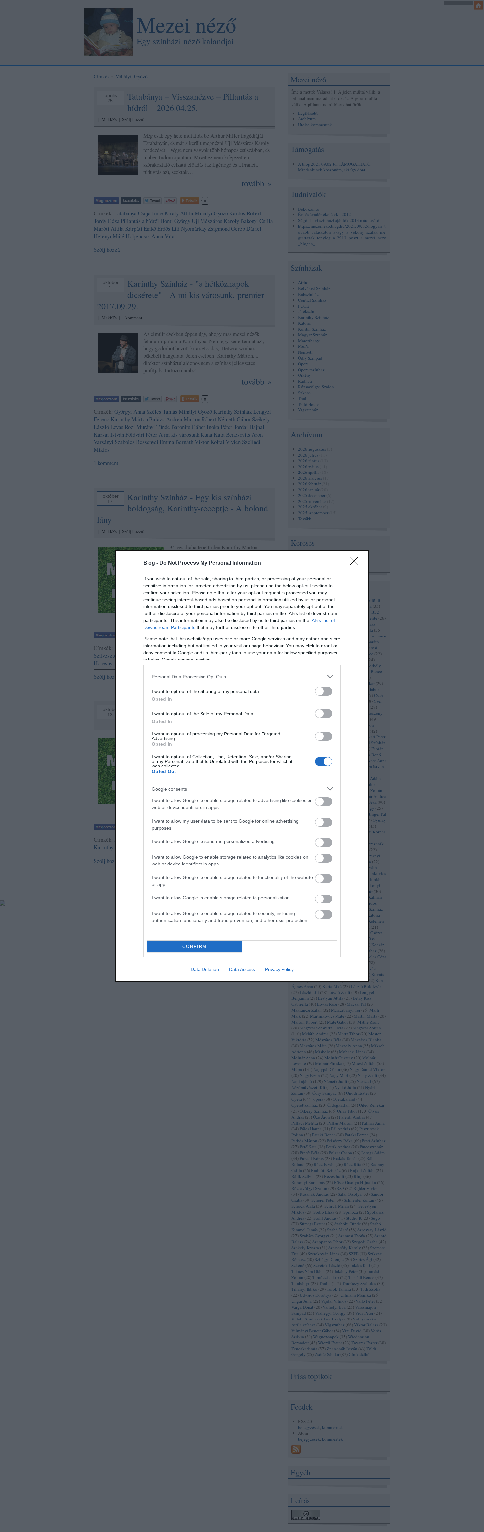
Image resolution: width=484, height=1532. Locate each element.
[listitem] (242, 676)
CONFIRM (194, 946)
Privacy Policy (279, 969)
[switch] (323, 691)
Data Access (242, 969)
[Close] (356, 563)
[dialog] (242, 766)
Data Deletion (205, 969)
